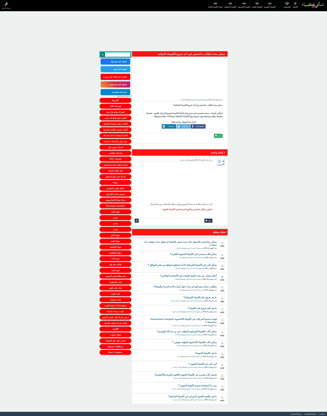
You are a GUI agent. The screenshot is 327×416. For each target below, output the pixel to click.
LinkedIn (170, 126)
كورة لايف (115, 270)
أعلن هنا (115, 100)
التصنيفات (287, 7)
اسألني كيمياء (176, 325)
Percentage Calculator (115, 206)
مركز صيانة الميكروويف (115, 200)
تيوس (115, 229)
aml (180, 257)
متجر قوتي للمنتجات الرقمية (115, 141)
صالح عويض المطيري (115, 188)
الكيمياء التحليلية (230, 7)
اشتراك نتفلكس (115, 153)
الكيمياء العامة (257, 7)
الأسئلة (295, 7)
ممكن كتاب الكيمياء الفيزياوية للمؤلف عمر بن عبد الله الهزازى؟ (187, 331)
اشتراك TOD (115, 106)
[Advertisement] (163, 30)
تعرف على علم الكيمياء (115, 341)
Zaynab (177, 279)
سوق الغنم (115, 212)
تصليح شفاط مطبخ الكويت (115, 305)
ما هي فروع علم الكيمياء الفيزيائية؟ (200, 297)
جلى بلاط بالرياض (115, 171)
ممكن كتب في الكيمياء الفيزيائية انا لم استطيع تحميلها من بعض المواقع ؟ (182, 265)
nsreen (178, 248)
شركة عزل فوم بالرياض (115, 176)
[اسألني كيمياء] (313, 5)
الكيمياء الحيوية (196, 100)
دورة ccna (115, 258)
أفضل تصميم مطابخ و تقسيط (115, 130)
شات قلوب (115, 294)
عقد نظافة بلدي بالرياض (115, 276)
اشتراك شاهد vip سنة (115, 112)
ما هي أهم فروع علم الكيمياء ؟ (202, 308)
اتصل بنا (321, 414)
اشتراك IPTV (115, 159)
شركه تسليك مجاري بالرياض (115, 165)
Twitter (185, 126)
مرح (178, 356)
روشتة (115, 182)
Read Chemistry (115, 352)
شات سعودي (115, 300)
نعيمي (115, 217)
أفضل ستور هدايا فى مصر (115, 118)
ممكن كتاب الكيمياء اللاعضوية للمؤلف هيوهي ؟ (194, 342)
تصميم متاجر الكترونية (115, 194)
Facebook (200, 126)
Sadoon (178, 268)
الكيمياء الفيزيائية (244, 7)
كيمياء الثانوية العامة (215, 7)
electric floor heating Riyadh (115, 135)
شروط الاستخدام (296, 414)
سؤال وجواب (115, 335)
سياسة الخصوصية (310, 414)
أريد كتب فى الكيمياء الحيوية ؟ (202, 364)
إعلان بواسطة (124, 97)
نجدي (115, 223)
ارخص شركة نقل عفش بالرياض (115, 317)
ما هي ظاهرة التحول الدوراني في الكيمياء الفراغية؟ (192, 396)
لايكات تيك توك (115, 264)
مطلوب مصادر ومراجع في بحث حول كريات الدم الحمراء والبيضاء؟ (185, 286)
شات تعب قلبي (115, 288)
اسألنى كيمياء (176, 312)
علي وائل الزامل (176, 301)
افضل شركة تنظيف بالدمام (115, 323)
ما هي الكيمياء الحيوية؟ (206, 353)
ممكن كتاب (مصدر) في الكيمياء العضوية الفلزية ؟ (193, 254)
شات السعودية (115, 282)
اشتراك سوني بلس (115, 147)
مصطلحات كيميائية (115, 346)
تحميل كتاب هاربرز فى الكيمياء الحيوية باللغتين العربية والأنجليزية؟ (185, 374)
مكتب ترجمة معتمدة (115, 311)
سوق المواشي (115, 247)
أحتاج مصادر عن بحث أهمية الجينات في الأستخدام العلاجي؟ (188, 275)
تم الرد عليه (208, 160)
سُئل (221, 100)
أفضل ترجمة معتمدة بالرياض (115, 124)
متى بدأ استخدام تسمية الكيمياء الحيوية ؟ (197, 385)
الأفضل (115, 329)
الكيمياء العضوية (270, 7)
